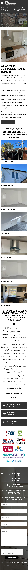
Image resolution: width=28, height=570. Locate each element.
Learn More (8, 122)
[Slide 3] (15, 375)
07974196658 (15, 458)
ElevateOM (13, 543)
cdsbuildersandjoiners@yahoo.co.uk (15, 453)
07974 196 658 (6, 10)
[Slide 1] (11, 375)
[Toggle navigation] (2, 3)
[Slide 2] (13, 375)
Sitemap (22, 542)
